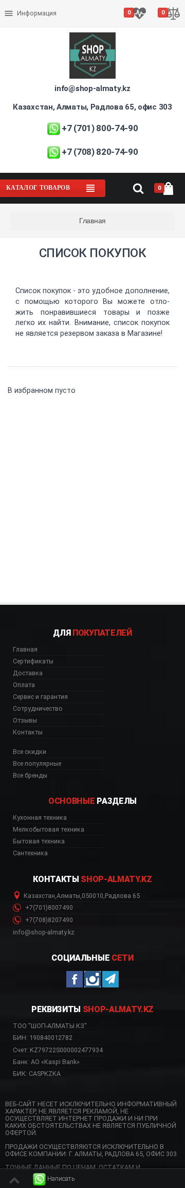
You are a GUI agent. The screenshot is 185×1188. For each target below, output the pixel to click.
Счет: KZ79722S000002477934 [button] (58, 1050)
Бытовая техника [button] (39, 841)
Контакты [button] (28, 732)
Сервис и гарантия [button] (40, 696)
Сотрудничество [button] (38, 708)
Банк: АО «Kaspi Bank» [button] (46, 1062)
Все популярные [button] (37, 763)
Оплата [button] (24, 685)
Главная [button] (25, 649)
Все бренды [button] (30, 775)
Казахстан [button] (39, 895)
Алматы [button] (68, 895)
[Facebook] (74, 979)
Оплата (17, 5)
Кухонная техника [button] (40, 817)
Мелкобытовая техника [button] (48, 829)
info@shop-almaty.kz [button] (44, 932)
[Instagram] (92, 979)
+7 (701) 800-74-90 (100, 128)
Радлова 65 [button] (122, 895)
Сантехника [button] (30, 853)
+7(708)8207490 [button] (48, 920)
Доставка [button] (28, 673)
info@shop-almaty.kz (92, 88)
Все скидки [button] (29, 751)
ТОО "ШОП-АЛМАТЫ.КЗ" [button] (50, 1026)
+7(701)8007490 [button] (48, 907)
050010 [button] (92, 895)
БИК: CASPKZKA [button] (37, 1073)
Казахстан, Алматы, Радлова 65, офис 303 (92, 107)
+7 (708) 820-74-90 (100, 152)
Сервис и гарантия (35, 21)
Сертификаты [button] (33, 661)
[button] (54, 1179)
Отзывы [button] (25, 720)
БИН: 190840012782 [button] (42, 1037)
